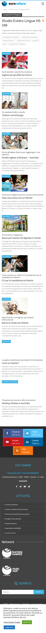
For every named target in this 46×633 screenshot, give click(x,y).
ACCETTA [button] (26, 622)
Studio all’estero (11, 523)
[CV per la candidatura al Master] (15, 263)
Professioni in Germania (17, 44)
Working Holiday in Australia (16, 403)
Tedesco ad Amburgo (13, 115)
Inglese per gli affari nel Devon (17, 75)
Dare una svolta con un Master (17, 198)
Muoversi (35, 40)
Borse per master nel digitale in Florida (21, 238)
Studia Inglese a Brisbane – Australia (20, 157)
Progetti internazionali (13, 519)
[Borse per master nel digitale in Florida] (15, 223)
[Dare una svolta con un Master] (15, 183)
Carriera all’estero (11, 505)
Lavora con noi (10, 533)
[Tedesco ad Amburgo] (15, 100)
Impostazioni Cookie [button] (12, 622)
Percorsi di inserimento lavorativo (17, 514)
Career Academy (8, 40)
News (4, 44)
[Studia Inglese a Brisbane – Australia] (15, 140)
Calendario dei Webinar (11, 37)
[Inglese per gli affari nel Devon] (15, 60)
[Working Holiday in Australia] (15, 388)
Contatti (23, 481)
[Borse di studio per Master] (15, 306)
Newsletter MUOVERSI (13, 528)
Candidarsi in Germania (29, 37)
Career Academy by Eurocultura (16, 509)
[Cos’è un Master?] (15, 348)
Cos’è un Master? (10, 363)
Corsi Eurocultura (23, 40)
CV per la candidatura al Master (17, 280)
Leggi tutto (9, 627)
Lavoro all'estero (10, 382)
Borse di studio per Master (15, 323)
